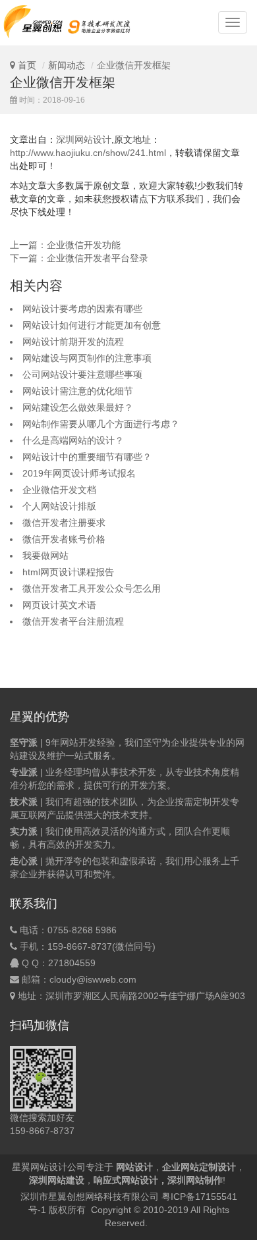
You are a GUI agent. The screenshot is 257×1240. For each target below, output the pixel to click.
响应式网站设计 (126, 1180)
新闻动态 (66, 65)
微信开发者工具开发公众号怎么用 (91, 588)
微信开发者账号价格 (63, 539)
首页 (27, 65)
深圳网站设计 (83, 139)
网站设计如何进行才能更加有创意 (91, 325)
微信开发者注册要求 (63, 522)
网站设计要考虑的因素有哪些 (82, 308)
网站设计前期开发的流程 (73, 341)
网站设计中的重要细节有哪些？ (87, 457)
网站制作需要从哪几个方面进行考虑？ (100, 424)
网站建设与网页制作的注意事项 (87, 358)
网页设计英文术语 (59, 605)
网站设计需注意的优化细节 (77, 391)
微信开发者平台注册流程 (73, 621)
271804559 (72, 963)
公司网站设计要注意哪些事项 (82, 374)
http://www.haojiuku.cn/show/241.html (88, 152)
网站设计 (134, 1167)
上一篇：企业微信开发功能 (65, 245)
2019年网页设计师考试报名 (79, 473)
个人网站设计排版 (59, 506)
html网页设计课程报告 (68, 572)
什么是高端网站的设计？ (73, 440)
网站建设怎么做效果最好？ (77, 407)
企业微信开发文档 (59, 489)
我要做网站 (45, 555)
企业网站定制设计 (199, 1167)
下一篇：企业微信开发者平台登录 (79, 258)
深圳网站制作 (195, 1180)
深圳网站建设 (56, 1180)
